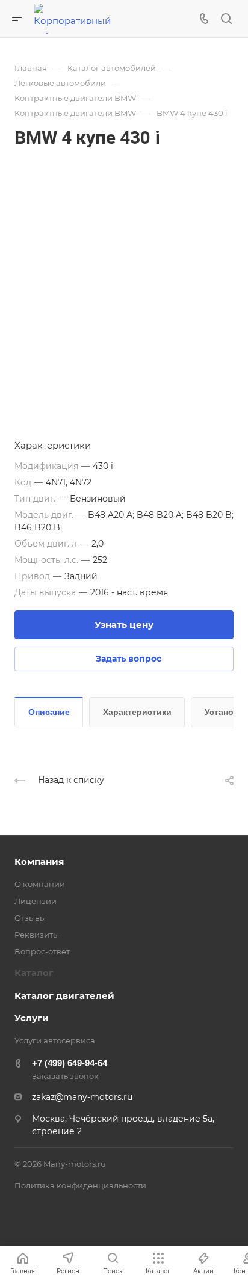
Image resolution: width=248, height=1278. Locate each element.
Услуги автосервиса (54, 1040)
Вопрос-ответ (42, 951)
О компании (39, 884)
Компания (39, 861)
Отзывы (30, 918)
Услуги (31, 1018)
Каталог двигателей (64, 995)
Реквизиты (36, 934)
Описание (49, 712)
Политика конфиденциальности (80, 1185)
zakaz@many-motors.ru (82, 1097)
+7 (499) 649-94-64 (69, 1063)
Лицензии (35, 901)
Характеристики (137, 712)
